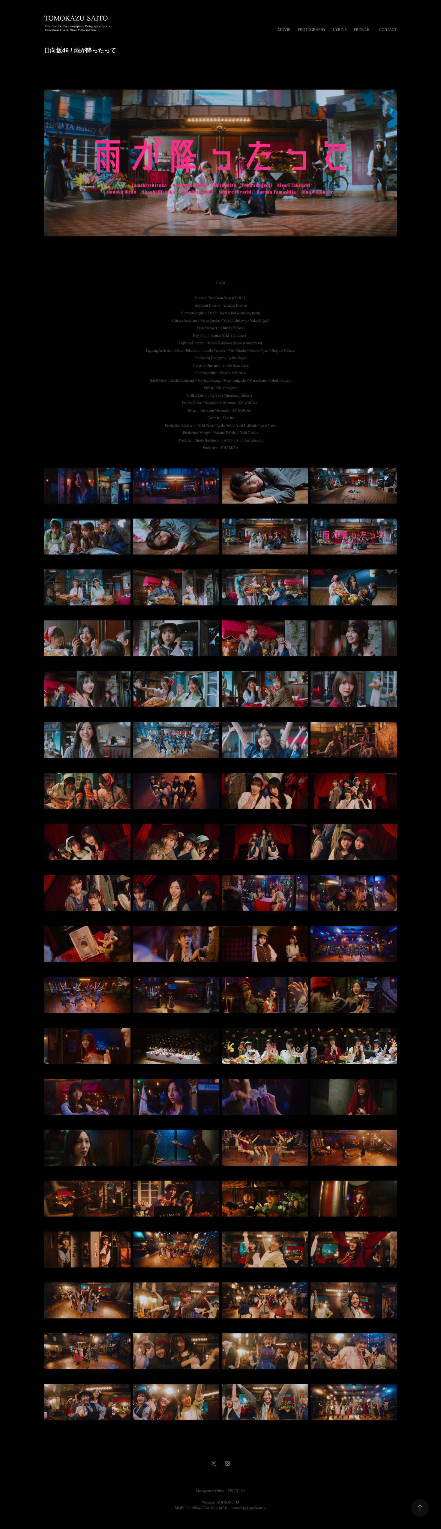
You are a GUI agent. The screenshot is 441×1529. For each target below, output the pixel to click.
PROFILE (361, 29)
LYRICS (339, 29)
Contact (388, 29)
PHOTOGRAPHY (312, 29)
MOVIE (284, 29)
